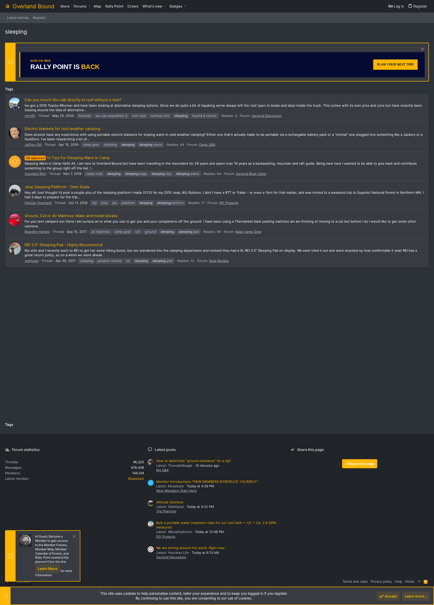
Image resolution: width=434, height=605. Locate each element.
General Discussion (267, 116)
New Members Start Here (176, 491)
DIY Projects (228, 203)
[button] (89, 6)
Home (409, 581)
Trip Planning (166, 511)
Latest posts (165, 449)
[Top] (419, 581)
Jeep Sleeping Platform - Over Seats (57, 186)
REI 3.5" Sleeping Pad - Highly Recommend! (64, 244)
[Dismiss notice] (422, 49)
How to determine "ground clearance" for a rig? (193, 461)
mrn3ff (30, 116)
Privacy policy (381, 581)
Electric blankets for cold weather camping (62, 128)
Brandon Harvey (37, 232)
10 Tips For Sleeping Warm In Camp (68, 157)
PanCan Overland (38, 203)
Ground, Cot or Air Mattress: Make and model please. (72, 215)
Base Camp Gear (248, 232)
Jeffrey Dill (33, 145)
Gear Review (219, 261)
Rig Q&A (162, 470)
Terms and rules (355, 581)
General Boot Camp (251, 174)
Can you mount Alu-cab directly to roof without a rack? (73, 99)
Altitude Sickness (169, 502)
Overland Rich (35, 174)
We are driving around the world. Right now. (190, 548)
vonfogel (31, 261)
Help (398, 581)
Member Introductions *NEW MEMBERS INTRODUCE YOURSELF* (207, 482)
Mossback (136, 479)
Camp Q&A (207, 145)
